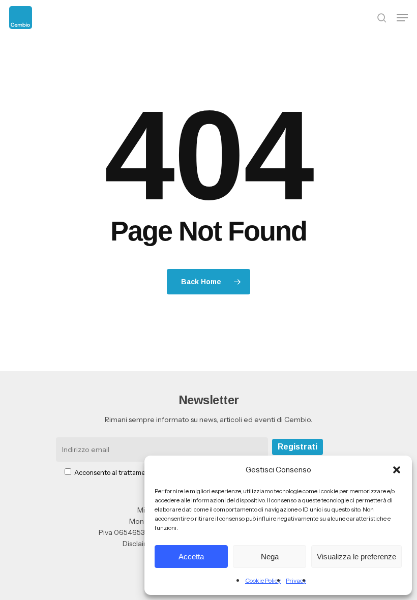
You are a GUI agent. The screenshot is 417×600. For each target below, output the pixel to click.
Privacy (296, 580)
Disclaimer (140, 543)
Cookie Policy (263, 580)
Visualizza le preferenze (356, 556)
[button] (397, 470)
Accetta (191, 556)
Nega (270, 556)
